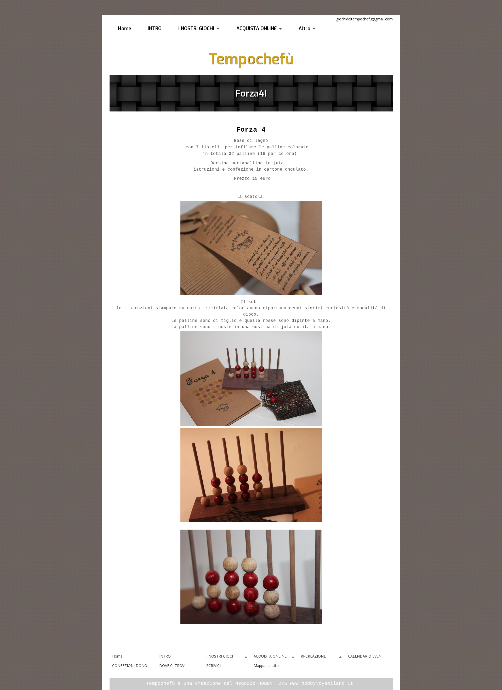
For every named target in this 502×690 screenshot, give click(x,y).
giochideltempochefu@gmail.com (364, 18)
